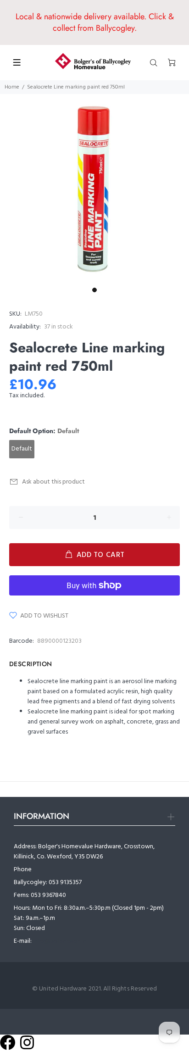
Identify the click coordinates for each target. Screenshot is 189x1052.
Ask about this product (53, 482)
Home (12, 87)
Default (21, 449)
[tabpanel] (94, 188)
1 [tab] (94, 290)
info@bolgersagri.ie (60, 941)
